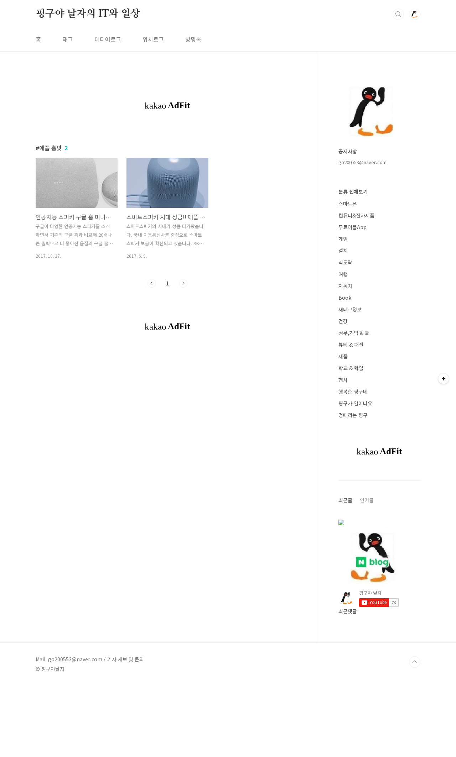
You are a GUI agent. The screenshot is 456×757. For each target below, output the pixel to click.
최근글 (345, 500)
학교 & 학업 (350, 368)
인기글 (367, 500)
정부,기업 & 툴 (353, 332)
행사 (343, 379)
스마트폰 (347, 203)
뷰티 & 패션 (350, 344)
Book (344, 297)
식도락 (345, 262)
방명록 (193, 39)
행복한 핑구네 (353, 391)
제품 (343, 356)
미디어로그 (107, 39)
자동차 (345, 285)
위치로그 (153, 39)
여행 (343, 274)
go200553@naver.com (362, 162)
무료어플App (352, 227)
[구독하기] (443, 378)
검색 (398, 14)
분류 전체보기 (353, 191)
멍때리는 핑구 (353, 415)
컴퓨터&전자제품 (356, 215)
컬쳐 (343, 250)
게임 (343, 238)
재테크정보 (350, 309)
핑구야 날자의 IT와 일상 (88, 14)
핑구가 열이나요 (355, 403)
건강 (343, 321)
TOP (414, 662)
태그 (67, 39)
